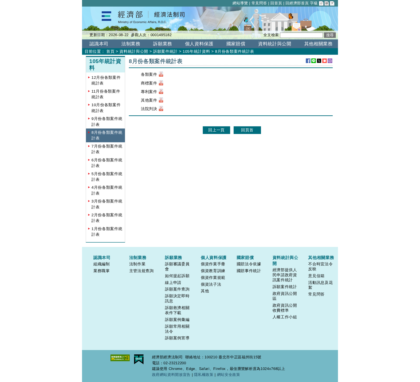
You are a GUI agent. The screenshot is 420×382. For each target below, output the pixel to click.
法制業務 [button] (130, 43)
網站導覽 (240, 3)
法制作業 (137, 264)
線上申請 (173, 282)
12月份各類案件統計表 (106, 80)
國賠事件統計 (249, 271)
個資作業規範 (213, 277)
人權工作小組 (285, 317)
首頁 (110, 51)
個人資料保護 (214, 257)
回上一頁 (216, 130)
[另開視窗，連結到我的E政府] (139, 359)
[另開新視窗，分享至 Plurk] (324, 60)
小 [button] (322, 4)
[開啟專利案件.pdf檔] (161, 92)
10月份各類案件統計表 (106, 108)
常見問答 (259, 3)
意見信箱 (316, 276)
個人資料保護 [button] (199, 43)
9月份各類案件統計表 (106, 121)
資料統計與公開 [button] (274, 43)
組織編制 (101, 264)
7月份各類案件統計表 (106, 149)
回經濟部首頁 (297, 3)
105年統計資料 (196, 51)
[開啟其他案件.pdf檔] (161, 100)
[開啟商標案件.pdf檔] (161, 83)
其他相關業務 (321, 257)
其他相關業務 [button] (318, 43)
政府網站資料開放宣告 (171, 375)
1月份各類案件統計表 (106, 232)
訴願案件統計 (165, 51)
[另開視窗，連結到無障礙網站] (120, 357)
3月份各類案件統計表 (106, 204)
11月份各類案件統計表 (105, 94)
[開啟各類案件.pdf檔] (161, 74)
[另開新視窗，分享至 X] (319, 60)
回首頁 (276, 3)
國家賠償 (245, 257)
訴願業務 (173, 257)
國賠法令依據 (249, 264)
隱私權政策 (203, 375)
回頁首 (247, 130)
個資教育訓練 (213, 271)
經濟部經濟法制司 (98, 9)
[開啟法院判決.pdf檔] (161, 109)
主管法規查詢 (141, 271)
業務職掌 (101, 271)
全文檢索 (271, 35)
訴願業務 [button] (162, 43)
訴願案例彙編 (177, 319)
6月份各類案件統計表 (106, 163)
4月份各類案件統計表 (106, 190)
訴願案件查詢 (177, 289)
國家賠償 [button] (235, 43)
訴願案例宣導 (177, 338)
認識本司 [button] (98, 43)
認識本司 (102, 257)
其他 (205, 291)
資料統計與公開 (133, 51)
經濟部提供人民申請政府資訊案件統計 (285, 275)
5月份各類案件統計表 (106, 177)
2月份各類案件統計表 (106, 218)
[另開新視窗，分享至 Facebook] (308, 60)
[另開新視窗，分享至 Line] (313, 60)
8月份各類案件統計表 (106, 135)
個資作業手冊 (213, 264)
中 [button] (327, 4)
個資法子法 (211, 284)
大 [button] (332, 4)
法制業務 (138, 257)
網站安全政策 (228, 375)
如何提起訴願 (177, 276)
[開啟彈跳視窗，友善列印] (330, 60)
